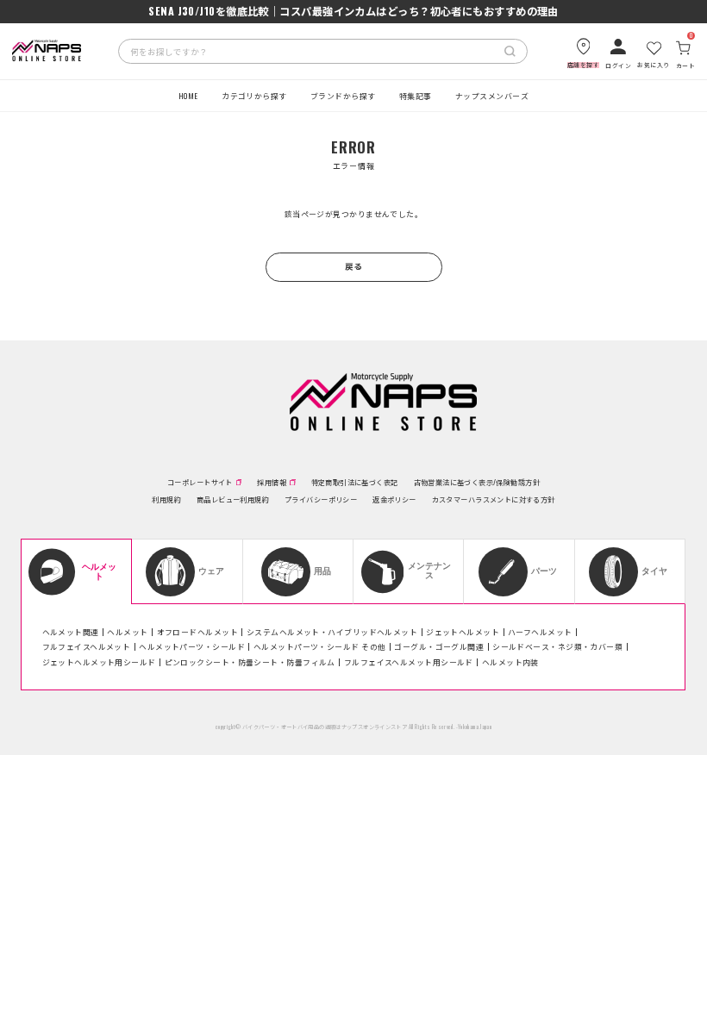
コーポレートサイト (200, 481)
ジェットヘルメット (462, 632)
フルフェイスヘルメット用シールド (408, 662)
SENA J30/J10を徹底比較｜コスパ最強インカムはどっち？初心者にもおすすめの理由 (353, 11)
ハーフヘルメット (540, 632)
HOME (188, 96)
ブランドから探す (343, 96)
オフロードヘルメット (197, 632)
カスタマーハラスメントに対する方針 (493, 499)
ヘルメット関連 (70, 632)
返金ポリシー (394, 499)
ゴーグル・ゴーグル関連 (439, 646)
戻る (354, 266)
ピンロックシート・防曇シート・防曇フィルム (250, 662)
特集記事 (415, 96)
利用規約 (166, 499)
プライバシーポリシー (321, 499)
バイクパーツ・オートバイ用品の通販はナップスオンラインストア (324, 726)
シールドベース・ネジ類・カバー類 (557, 646)
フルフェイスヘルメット (86, 646)
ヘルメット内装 (510, 662)
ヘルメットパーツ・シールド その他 (319, 646)
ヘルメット (127, 632)
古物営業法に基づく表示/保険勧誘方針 (477, 481)
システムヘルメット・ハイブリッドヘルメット (332, 632)
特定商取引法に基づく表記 (354, 481)
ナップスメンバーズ (492, 96)
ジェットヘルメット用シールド (99, 662)
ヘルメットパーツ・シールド (192, 646)
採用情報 (271, 481)
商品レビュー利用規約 (233, 499)
